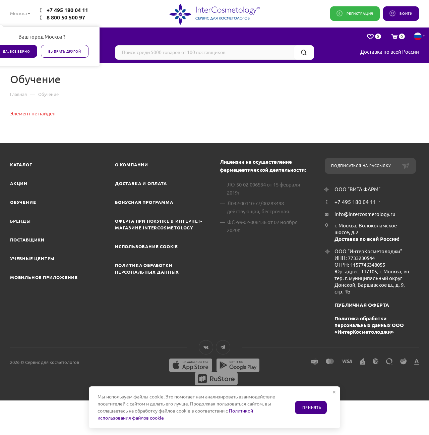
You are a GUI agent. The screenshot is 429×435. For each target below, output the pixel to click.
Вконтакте (206, 347)
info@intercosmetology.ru (364, 214)
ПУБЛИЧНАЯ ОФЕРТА (361, 305)
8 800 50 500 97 (66, 17)
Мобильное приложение (44, 277)
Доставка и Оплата (141, 183)
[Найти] (304, 52)
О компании (131, 164)
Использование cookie (146, 246)
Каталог (21, 164)
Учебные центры (32, 258)
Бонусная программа (144, 202)
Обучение (23, 202)
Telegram (223, 347)
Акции (18, 183)
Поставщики (27, 239)
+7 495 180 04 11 (67, 10)
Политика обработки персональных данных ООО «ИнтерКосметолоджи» (369, 325)
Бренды (20, 221)
